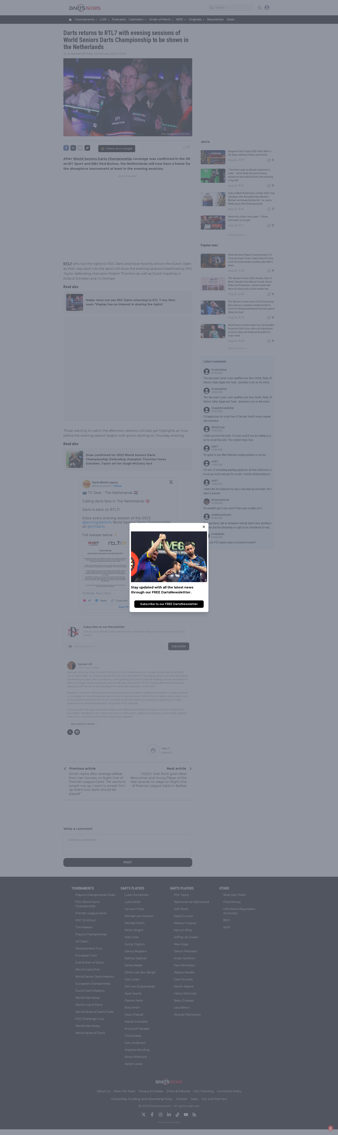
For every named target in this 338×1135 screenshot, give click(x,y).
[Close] (204, 527)
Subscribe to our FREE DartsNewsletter (169, 604)
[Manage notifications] (330, 1128)
